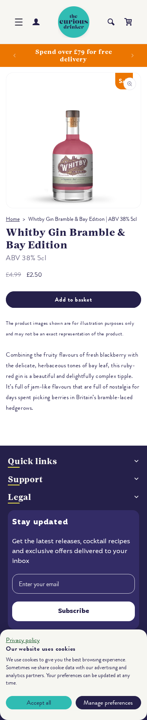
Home (13, 219)
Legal (19, 497)
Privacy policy (23, 640)
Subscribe (73, 611)
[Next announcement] (132, 55)
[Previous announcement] (14, 55)
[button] (18, 22)
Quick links (32, 461)
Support (25, 479)
